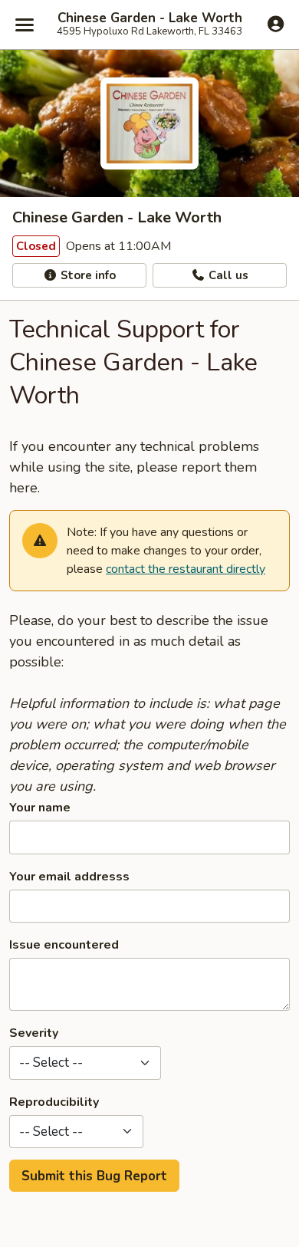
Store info (87, 275)
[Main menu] (24, 24)
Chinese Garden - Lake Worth (150, 18)
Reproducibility (54, 1102)
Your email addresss (69, 876)
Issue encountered (64, 944)
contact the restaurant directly (185, 569)
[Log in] (275, 23)
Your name (40, 807)
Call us (226, 275)
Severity (33, 1033)
